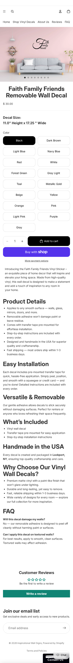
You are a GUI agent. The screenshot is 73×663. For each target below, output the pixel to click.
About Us (43, 21)
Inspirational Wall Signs (29, 643)
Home (6, 21)
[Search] (12, 11)
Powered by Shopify (53, 643)
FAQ (67, 21)
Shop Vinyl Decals (24, 21)
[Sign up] (64, 628)
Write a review (36, 594)
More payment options (36, 260)
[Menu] (4, 11)
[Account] (60, 11)
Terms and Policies (37, 650)
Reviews (57, 21)
